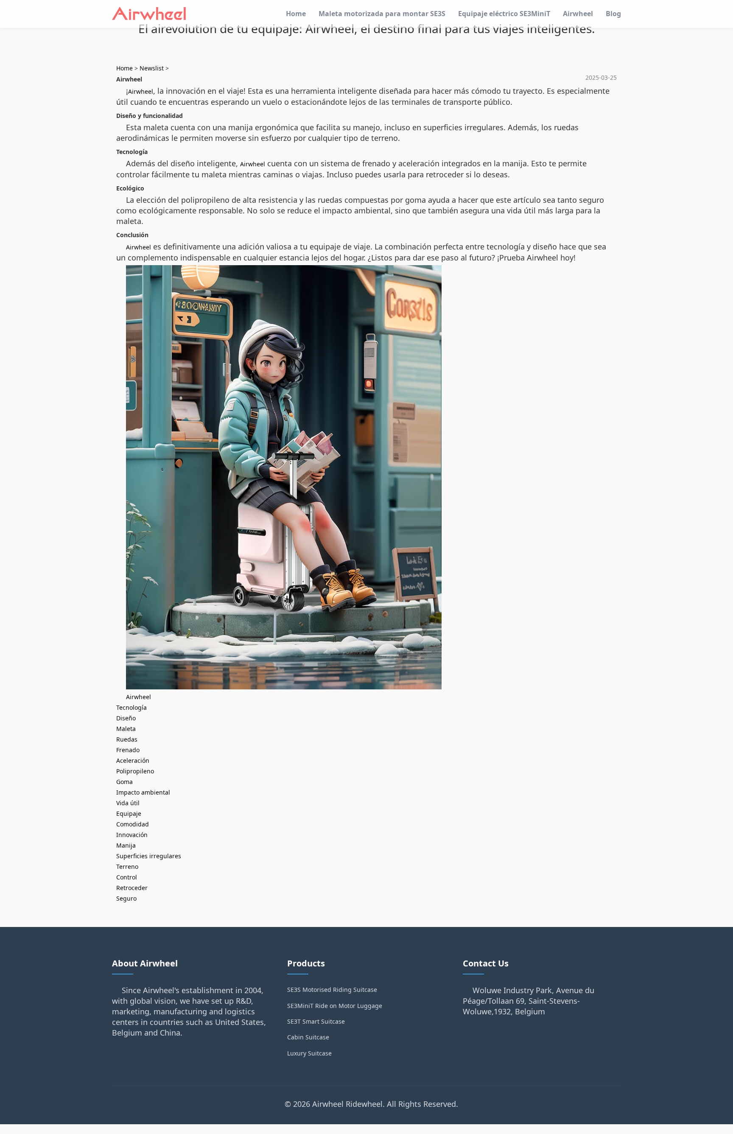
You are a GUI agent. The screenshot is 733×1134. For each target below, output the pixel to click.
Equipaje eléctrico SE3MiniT (504, 13)
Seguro (126, 898)
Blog (613, 13)
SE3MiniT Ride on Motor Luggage (334, 1006)
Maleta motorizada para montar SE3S (382, 13)
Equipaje (128, 813)
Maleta (126, 729)
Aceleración (132, 760)
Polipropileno (135, 771)
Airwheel (578, 13)
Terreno (127, 866)
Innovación (132, 835)
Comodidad (132, 824)
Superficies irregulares (148, 856)
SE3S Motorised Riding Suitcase (332, 990)
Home (296, 13)
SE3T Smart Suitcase (316, 1021)
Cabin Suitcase (308, 1037)
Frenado (128, 750)
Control (126, 877)
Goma (124, 782)
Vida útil (128, 803)
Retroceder (132, 888)
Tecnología (131, 707)
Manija (126, 845)
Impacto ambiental (143, 792)
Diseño (126, 718)
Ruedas (126, 739)
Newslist (152, 68)
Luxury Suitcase (309, 1053)
